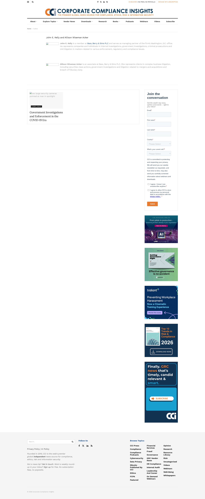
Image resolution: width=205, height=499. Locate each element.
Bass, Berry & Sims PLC (97, 43)
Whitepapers (169, 475)
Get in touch (47, 464)
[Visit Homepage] (102, 11)
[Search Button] (32, 2)
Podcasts (130, 21)
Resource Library (167, 453)
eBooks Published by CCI (136, 467)
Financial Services (151, 447)
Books (115, 21)
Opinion (167, 446)
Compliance (36, 106)
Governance (152, 455)
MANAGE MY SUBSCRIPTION (168, 2)
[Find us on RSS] (107, 2)
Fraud (149, 451)
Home (29, 29)
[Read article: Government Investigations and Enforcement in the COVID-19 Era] (46, 100)
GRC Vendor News (152, 459)
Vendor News (69, 21)
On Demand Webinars (152, 477)
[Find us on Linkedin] (87, 446)
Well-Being (168, 472)
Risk (165, 458)
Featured (134, 480)
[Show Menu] (28, 2)
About (32, 21)
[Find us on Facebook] (97, 2)
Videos (157, 21)
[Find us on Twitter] (101, 2)
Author (35, 29)
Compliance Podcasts (135, 453)
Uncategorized (170, 462)
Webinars (144, 21)
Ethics (133, 473)
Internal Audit (153, 467)
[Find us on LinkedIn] (104, 2)
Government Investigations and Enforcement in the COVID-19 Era (46, 116)
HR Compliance (154, 464)
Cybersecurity (136, 458)
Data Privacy (136, 462)
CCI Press (134, 446)
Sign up (47, 467)
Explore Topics (49, 21)
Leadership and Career (152, 472)
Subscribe (170, 21)
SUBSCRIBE (133, 2)
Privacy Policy (33, 449)
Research (103, 21)
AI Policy (45, 449)
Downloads (86, 21)
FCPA (132, 476)
